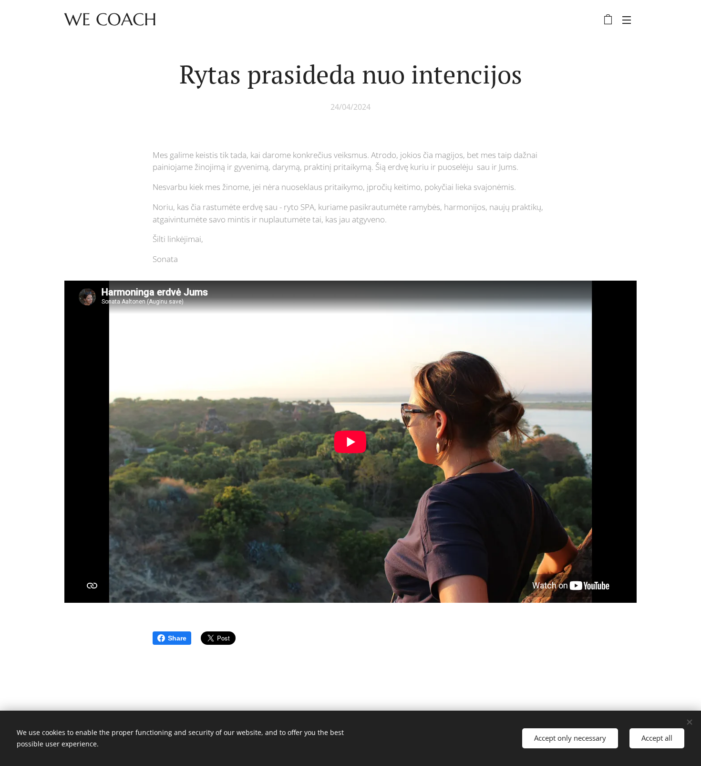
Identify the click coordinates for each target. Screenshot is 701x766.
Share (177, 638)
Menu (629, 19)
